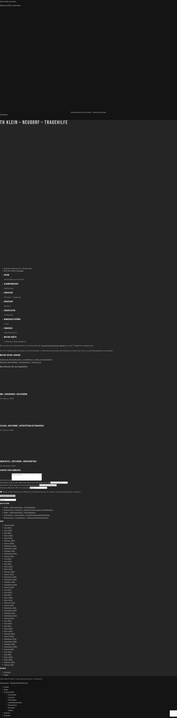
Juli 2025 (7, 559)
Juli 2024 (7, 590)
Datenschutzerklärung (19, 683)
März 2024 (8, 600)
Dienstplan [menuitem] (12, 705)
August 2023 (9, 618)
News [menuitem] (6, 689)
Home (73, 112)
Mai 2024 (8, 595)
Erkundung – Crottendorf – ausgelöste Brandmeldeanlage (27, 515)
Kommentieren (6, 480)
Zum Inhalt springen (8, 1)
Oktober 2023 (9, 613)
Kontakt (102, 112)
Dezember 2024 (10, 577)
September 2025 (10, 553)
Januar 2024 (9, 605)
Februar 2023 (9, 634)
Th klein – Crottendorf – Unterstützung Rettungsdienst (22, 426)
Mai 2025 (8, 564)
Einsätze (20, 271)
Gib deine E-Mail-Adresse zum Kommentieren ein (19, 485)
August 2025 (9, 556)
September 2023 (10, 615)
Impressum (4, 683)
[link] (53, 345)
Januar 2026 (9, 543)
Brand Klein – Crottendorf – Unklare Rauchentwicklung (26, 518)
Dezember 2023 (10, 608)
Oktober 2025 (9, 551)
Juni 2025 (8, 561)
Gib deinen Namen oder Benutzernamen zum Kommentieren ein (25, 482)
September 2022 (10, 646)
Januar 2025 (9, 574)
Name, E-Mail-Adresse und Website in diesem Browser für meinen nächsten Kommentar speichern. (42, 492)
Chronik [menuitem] (11, 697)
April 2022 (8, 657)
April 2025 (8, 566)
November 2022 (10, 641)
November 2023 (10, 610)
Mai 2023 (8, 626)
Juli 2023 (7, 621)
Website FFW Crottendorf (10, 5)
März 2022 (8, 659)
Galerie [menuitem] (7, 713)
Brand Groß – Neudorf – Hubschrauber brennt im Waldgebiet (28, 510)
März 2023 (8, 631)
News (78, 112)
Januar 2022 (9, 665)
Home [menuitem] (6, 687)
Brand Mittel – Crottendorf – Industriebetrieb (18, 461)
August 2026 (9, 525)
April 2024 (8, 597)
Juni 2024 (8, 592)
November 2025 (10, 548)
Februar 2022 (9, 662)
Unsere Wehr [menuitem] (9, 692)
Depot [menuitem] (10, 710)
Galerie (96, 112)
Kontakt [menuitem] (7, 715)
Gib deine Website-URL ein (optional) (15, 488)
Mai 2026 (8, 533)
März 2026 (8, 538)
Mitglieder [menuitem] (12, 700)
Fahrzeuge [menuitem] (12, 694)
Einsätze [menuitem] (11, 707)
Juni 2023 (8, 623)
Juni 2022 (8, 652)
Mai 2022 (8, 654)
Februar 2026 (9, 540)
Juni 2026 (8, 530)
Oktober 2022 (9, 644)
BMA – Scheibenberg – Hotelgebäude (13, 394)
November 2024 (10, 579)
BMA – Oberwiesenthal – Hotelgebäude (19, 507)
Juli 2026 (7, 528)
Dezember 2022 (10, 639)
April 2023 (8, 628)
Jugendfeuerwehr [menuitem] (15, 702)
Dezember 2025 (10, 546)
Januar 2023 (9, 636)
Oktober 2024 (9, 582)
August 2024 (9, 587)
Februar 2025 (9, 572)
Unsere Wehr (86, 112)
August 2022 (9, 649)
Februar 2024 (9, 603)
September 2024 (10, 584)
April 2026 (8, 535)
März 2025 (8, 569)
